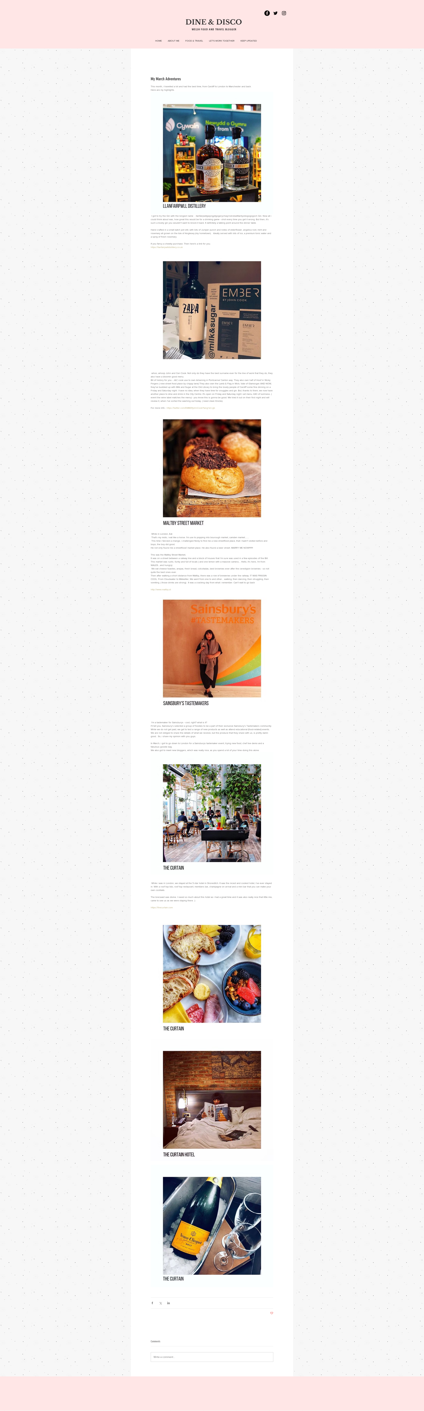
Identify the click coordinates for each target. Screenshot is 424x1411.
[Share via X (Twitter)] (160, 1303)
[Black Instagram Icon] (284, 13)
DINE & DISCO (214, 22)
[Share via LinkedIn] (168, 1303)
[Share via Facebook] (152, 1303)
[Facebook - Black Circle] (267, 13)
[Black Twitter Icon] (275, 13)
